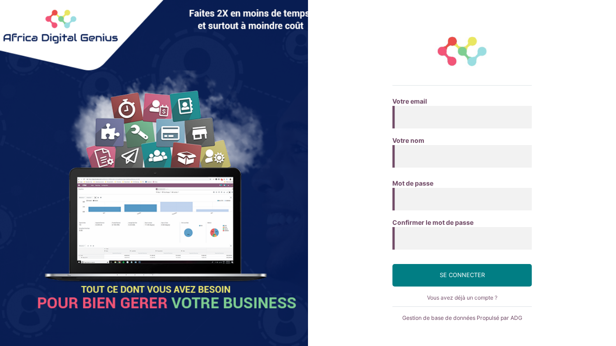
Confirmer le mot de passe (432, 222)
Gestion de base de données (438, 317)
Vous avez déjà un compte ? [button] (462, 297)
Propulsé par (499, 317)
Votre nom (408, 140)
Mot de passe (412, 183)
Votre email (409, 101)
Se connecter (462, 274)
